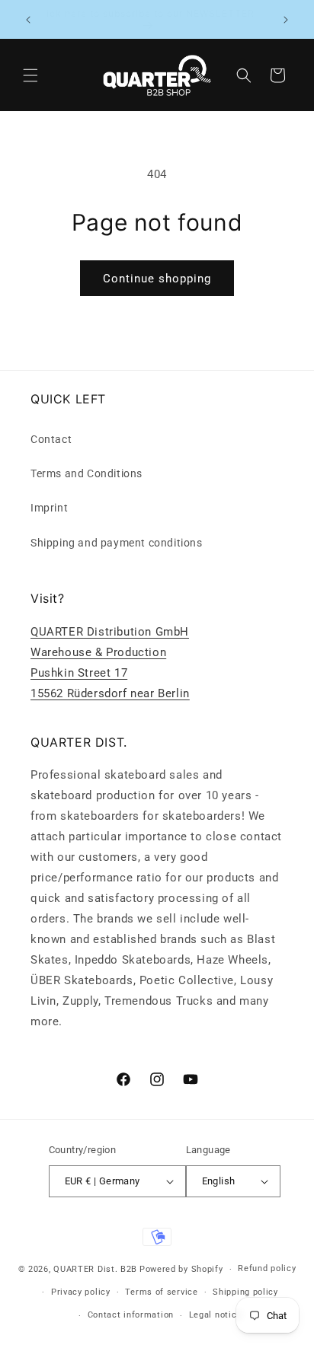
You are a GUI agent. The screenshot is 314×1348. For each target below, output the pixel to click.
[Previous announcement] (28, 20)
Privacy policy (81, 1292)
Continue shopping (157, 278)
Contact (51, 439)
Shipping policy (245, 1292)
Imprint (49, 508)
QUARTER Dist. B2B (95, 1269)
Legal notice (215, 1315)
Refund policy (267, 1268)
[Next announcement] (286, 20)
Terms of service (161, 1292)
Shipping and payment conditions (116, 543)
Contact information (131, 1315)
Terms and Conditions (86, 473)
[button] (30, 75)
